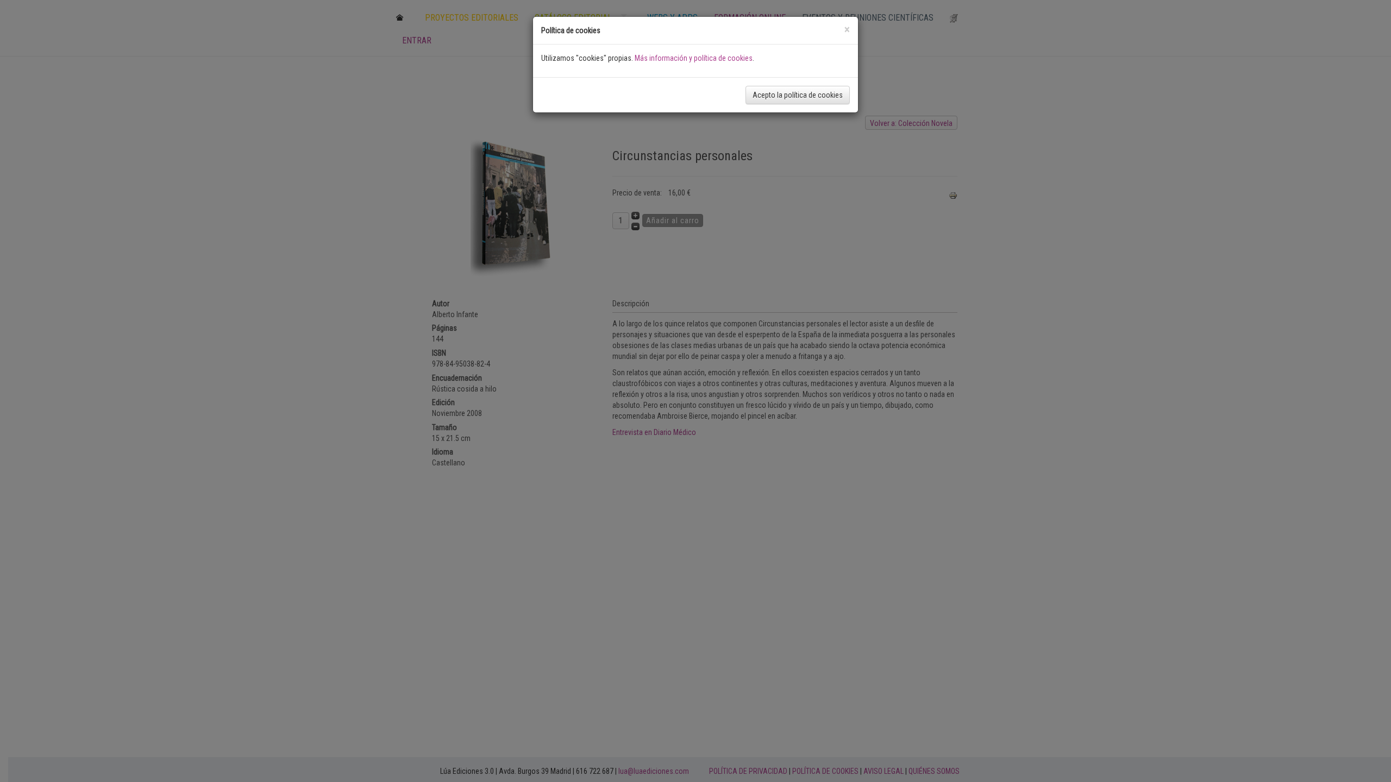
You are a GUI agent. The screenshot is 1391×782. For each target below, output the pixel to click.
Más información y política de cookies (694, 58)
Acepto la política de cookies (798, 95)
